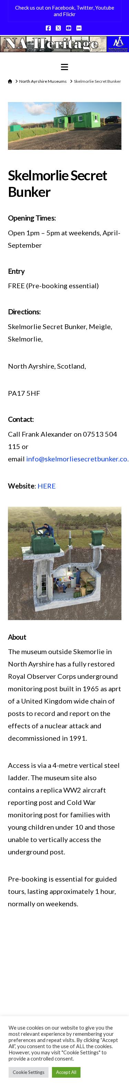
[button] (64, 67)
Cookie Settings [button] (28, 1072)
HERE (46, 486)
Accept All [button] (66, 1072)
